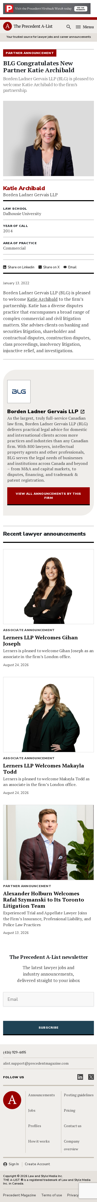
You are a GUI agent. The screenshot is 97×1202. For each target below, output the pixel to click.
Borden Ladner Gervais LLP (42, 411)
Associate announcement (29, 630)
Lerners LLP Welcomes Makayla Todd (43, 768)
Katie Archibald (42, 299)
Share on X (51, 267)
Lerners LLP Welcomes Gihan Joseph (40, 640)
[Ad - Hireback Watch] (47, 8)
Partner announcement (27, 886)
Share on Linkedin (21, 267)
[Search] (69, 27)
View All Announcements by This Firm (48, 496)
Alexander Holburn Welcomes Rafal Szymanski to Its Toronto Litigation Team (43, 899)
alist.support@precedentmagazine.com (36, 1063)
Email (72, 267)
